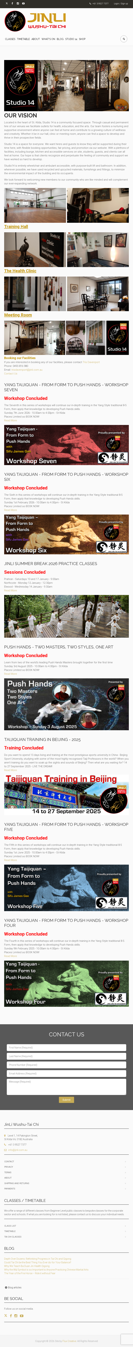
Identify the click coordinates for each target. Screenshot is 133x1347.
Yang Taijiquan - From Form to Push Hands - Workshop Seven (66, 387)
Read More (10, 420)
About (8, 1177)
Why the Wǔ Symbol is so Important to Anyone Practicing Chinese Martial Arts (46, 1269)
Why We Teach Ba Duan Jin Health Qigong (27, 1266)
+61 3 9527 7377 (100, 3)
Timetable (10, 1231)
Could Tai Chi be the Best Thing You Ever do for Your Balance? (37, 1262)
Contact (9, 1161)
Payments (9, 1188)
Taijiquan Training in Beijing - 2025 (42, 739)
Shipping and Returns (16, 1183)
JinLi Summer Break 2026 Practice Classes (50, 563)
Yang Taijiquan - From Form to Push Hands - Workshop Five (66, 827)
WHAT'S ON (48, 39)
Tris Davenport (91, 362)
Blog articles (14, 1287)
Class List (10, 1226)
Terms (7, 1172)
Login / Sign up (121, 3)
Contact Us (10, 373)
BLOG (60, 39)
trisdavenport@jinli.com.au (26, 369)
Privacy (8, 1167)
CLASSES (10, 39)
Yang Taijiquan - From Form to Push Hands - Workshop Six (66, 477)
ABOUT (36, 39)
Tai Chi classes (12, 1236)
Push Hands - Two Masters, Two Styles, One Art (58, 646)
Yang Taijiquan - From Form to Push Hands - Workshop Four (66, 923)
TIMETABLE (23, 39)
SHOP (82, 39)
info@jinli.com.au (17, 1150)
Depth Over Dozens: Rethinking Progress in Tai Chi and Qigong (37, 1258)
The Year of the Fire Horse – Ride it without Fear (29, 1273)
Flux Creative (69, 1341)
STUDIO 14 (71, 39)
